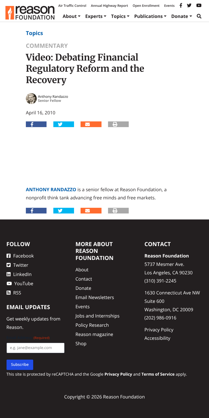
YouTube (23, 283)
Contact (83, 279)
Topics (118, 16)
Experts (94, 16)
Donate (179, 16)
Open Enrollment (146, 5)
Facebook (23, 256)
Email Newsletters (94, 297)
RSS (17, 293)
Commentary (47, 46)
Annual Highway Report (109, 5)
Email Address (28, 337)
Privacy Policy (159, 329)
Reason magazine (94, 334)
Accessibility (157, 338)
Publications (148, 16)
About (70, 16)
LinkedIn (22, 274)
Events (169, 5)
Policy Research (92, 325)
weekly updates (32, 319)
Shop (80, 343)
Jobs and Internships (97, 316)
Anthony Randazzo (51, 189)
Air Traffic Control (72, 5)
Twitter (20, 265)
